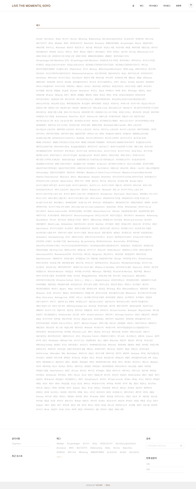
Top (150, 401)
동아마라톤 (67, 319)
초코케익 (140, 82)
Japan (40, 405)
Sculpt (118, 258)
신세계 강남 (51, 267)
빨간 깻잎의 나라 (44, 306)
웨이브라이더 (67, 215)
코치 (69, 388)
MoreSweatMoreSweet (111, 69)
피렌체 (53, 52)
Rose (123, 388)
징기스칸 (136, 370)
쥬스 (87, 392)
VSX (154, 129)
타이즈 (91, 370)
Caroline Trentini (91, 336)
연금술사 (60, 379)
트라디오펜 (105, 228)
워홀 (128, 47)
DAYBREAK (108, 366)
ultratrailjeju (42, 172)
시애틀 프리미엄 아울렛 (95, 297)
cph (124, 73)
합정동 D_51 (87, 108)
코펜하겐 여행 (121, 78)
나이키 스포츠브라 (128, 129)
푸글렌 (146, 112)
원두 (145, 375)
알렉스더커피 (71, 250)
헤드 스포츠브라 (135, 125)
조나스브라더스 (66, 323)
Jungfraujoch (92, 379)
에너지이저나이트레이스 (95, 237)
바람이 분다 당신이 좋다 (83, 267)
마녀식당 (137, 185)
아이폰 (94, 401)
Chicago (133, 90)
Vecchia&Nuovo (131, 289)
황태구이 (153, 323)
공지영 (145, 370)
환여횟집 (107, 271)
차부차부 (128, 185)
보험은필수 (126, 246)
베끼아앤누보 (141, 69)
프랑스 (117, 52)
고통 (53, 401)
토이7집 (80, 263)
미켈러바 (127, 134)
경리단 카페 (42, 108)
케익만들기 (74, 345)
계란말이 (97, 366)
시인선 (110, 237)
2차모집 (93, 306)
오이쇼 (96, 129)
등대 (136, 383)
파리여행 (136, 47)
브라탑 (68, 82)
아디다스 (50, 47)
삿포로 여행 (55, 263)
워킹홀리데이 (42, 52)
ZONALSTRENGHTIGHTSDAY (100, 65)
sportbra (89, 43)
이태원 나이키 (127, 228)
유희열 (148, 366)
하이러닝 (97, 202)
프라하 (104, 409)
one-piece (48, 297)
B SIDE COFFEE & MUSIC (48, 159)
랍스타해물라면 (153, 168)
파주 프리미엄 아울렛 (45, 276)
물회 (128, 358)
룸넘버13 (146, 314)
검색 (181, 445)
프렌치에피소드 (118, 280)
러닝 (51, 43)
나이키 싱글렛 (65, 185)
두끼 (97, 310)
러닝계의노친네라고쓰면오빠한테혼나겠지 (129, 99)
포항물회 (122, 323)
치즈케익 (148, 86)
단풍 (47, 392)
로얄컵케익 (130, 254)
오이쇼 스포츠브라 (84, 129)
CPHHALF (125, 60)
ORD (72, 297)
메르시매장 (114, 155)
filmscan (148, 78)
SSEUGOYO (76, 43)
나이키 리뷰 (82, 151)
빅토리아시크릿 (99, 383)
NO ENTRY (123, 306)
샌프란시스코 (122, 405)
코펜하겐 (140, 39)
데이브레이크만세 (62, 147)
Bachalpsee (84, 177)
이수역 (93, 82)
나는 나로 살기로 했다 (64, 121)
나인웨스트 (132, 336)
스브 (86, 69)
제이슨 (87, 383)
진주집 (70, 310)
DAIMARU (41, 125)
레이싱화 (98, 47)
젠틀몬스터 (41, 271)
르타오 (153, 289)
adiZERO (120, 319)
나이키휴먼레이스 (105, 82)
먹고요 (145, 65)
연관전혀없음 (42, 250)
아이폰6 (117, 276)
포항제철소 (99, 319)
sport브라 (75, 189)
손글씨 (40, 39)
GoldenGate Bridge (131, 263)
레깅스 (63, 396)
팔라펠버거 (41, 224)
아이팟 (49, 396)
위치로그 (166, 6)
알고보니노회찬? (96, 302)
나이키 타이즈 (124, 151)
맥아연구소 (137, 60)
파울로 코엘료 (42, 370)
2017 (77, 323)
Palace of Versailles (105, 267)
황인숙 (135, 349)
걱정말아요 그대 (83, 258)
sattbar (100, 224)
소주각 (141, 168)
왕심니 (133, 168)
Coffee (152, 383)
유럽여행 (40, 95)
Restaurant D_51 (146, 52)
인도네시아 (112, 401)
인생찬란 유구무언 (83, 121)
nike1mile (112, 207)
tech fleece (132, 194)
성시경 (111, 405)
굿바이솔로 (144, 349)
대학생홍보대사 (78, 293)
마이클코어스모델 (117, 293)
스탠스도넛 (102, 164)
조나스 (80, 297)
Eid (119, 289)
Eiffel (146, 284)
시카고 (40, 409)
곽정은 (147, 267)
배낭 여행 (119, 409)
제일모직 (120, 358)
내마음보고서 (151, 177)
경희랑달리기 (109, 202)
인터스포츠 (105, 284)
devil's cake (54, 224)
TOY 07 (92, 250)
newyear (133, 310)
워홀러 (57, 345)
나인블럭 (86, 103)
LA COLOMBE (134, 164)
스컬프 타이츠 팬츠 (44, 202)
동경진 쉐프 (66, 108)
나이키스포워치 (57, 228)
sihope (116, 211)
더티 (121, 362)
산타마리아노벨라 (124, 267)
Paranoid (49, 379)
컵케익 (120, 349)
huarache (115, 263)
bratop (94, 69)
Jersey (40, 396)
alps (71, 289)
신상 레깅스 (137, 151)
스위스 (61, 52)
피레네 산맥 (92, 289)
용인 (54, 405)
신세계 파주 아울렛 (143, 228)
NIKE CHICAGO (44, 142)
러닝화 (99, 358)
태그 (141, 6)
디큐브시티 (99, 327)
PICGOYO (93, 147)
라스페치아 (41, 211)
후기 (67, 95)
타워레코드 (90, 409)
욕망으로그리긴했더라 (87, 168)
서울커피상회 (115, 116)
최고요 (88, 254)
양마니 (131, 323)
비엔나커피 (111, 327)
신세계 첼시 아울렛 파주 (46, 233)
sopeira (96, 177)
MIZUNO (41, 82)
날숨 (39, 319)
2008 (154, 405)
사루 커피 (136, 103)
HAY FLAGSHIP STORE (122, 147)
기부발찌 (88, 211)
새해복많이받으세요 (98, 345)
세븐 (109, 392)
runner (74, 90)
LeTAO (149, 220)
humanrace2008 (63, 254)
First (91, 405)
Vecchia (114, 340)
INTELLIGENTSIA (45, 147)
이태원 (62, 388)
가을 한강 (149, 340)
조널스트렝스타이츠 (76, 65)
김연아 (54, 409)
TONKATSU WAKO (109, 121)
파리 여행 (104, 323)
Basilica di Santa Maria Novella (137, 172)
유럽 (137, 401)
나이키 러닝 (147, 263)
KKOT (86, 220)
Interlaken (72, 353)
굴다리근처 (110, 302)
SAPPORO (101, 349)
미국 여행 (100, 353)
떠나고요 (149, 39)
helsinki (89, 327)
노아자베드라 (104, 168)
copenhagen (127, 43)
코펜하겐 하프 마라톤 (109, 60)
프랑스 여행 (109, 47)
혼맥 (157, 336)
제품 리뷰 (90, 293)
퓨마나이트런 (78, 237)
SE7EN (73, 392)
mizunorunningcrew (84, 215)
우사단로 (62, 220)
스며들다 (137, 284)
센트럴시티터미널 (56, 332)
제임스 (98, 388)
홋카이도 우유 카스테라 (58, 125)
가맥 (39, 340)
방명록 (178, 6)
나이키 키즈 (51, 310)
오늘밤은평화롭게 (79, 147)
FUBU (128, 362)
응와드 (120, 297)
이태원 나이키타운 (83, 271)
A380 (75, 362)
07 (60, 405)
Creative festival (65, 280)
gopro (63, 289)
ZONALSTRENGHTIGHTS (128, 65)
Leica (138, 43)
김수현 (154, 396)
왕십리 (131, 340)
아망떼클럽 (41, 284)
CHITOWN (149, 164)
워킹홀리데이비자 (81, 82)
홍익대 (149, 379)
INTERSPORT (65, 267)
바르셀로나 (101, 52)
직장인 (129, 401)
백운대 (67, 358)
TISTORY (98, 485)
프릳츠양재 (140, 95)
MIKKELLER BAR (141, 134)
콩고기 (147, 332)
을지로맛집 (41, 336)
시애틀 (132, 405)
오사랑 (76, 314)
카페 (74, 409)
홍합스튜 (82, 250)
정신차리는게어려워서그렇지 (48, 246)
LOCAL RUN (140, 138)
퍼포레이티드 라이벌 (112, 198)
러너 (124, 90)
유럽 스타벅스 (125, 112)
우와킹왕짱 (111, 297)
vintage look (61, 297)
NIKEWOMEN (113, 43)
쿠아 (117, 82)
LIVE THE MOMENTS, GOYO (31, 5)
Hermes (112, 345)
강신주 (113, 323)
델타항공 (52, 284)
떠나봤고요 (41, 112)
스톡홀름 (40, 90)
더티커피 (149, 147)
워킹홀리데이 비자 (143, 319)
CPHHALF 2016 (122, 56)
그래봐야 (140, 297)
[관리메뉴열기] (191, 5)
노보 (84, 375)
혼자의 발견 (140, 116)
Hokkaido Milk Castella (115, 125)
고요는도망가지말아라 (143, 237)
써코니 (55, 289)
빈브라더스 (109, 254)
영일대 (149, 297)
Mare (66, 293)
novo (77, 375)
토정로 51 (128, 108)
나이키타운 (48, 319)
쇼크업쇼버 (77, 78)
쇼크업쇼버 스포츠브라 (46, 129)
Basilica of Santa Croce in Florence (104, 172)
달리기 (91, 52)
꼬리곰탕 (62, 349)
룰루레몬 (144, 289)
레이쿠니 (110, 314)
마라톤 (79, 396)
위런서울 (100, 78)
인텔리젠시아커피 (144, 142)
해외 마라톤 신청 (44, 56)
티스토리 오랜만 (91, 284)
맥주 (76, 52)
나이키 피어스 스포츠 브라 (132, 189)
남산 (149, 90)
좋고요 (90, 349)
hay (39, 297)
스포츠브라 (129, 39)
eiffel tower (42, 353)
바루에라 (155, 112)
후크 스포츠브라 (62, 189)
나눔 (91, 388)
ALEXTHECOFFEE (68, 168)
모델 (104, 405)
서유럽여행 (61, 276)
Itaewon (41, 293)
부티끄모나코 (134, 73)
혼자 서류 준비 (59, 306)
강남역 (121, 401)
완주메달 (138, 271)
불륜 (152, 392)
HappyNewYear (90, 276)
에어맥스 (71, 86)
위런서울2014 (146, 250)
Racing (59, 95)
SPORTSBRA (53, 134)
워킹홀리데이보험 (139, 358)
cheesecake (65, 314)
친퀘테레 (150, 82)
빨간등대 (40, 327)
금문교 (40, 379)
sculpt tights (137, 181)
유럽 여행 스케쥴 (55, 112)
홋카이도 (79, 366)
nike (59, 39)
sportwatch (42, 228)
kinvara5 (107, 189)
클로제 (131, 345)
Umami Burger (146, 258)
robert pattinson (96, 314)
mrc (84, 388)
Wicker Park (66, 340)
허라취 (95, 228)
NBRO (109, 56)
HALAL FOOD (75, 220)
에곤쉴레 (84, 362)
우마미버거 (59, 151)
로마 (139, 405)
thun (74, 177)
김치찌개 (101, 392)
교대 (39, 366)
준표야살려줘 (136, 306)
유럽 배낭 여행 (105, 276)
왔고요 (95, 181)
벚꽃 (143, 401)
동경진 (76, 108)
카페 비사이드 (139, 155)
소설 (74, 383)
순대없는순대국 (86, 155)
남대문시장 (109, 358)
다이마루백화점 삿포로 (145, 121)
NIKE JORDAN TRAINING (93, 142)
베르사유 (83, 353)
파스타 (115, 388)
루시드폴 (58, 358)
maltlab (81, 138)
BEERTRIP (81, 134)
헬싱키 (80, 86)
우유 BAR (86, 125)
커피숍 (110, 383)
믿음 (47, 401)
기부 (125, 383)
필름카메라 (148, 43)
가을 (116, 95)
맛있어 (116, 375)
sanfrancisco (57, 370)
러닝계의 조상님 (58, 103)
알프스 (48, 388)
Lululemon (42, 237)
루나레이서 (129, 215)
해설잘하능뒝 (64, 284)
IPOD (139, 392)
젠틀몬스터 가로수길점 (113, 220)
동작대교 (79, 327)
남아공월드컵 (154, 353)
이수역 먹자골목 (70, 155)
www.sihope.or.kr (103, 211)
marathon (84, 90)
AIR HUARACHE (83, 228)
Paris (83, 52)
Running (83, 39)
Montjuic (97, 271)
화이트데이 (129, 392)
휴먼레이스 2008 (130, 250)
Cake (128, 379)
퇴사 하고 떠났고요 (72, 112)
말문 (128, 349)
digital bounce (103, 280)
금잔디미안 (148, 306)
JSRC (155, 202)
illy (64, 353)
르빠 (88, 181)
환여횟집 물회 (68, 263)
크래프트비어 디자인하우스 (64, 138)
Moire (132, 78)
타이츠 (83, 370)
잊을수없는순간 (114, 250)
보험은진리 (137, 246)
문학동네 (106, 86)
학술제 (157, 379)
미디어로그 (153, 6)
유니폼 (147, 405)
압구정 (49, 90)
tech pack (120, 194)
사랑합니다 (118, 392)
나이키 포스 (80, 340)
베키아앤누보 (141, 323)
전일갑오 (69, 271)
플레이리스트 (69, 336)
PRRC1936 (42, 207)
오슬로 (65, 90)
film (58, 383)
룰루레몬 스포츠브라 (66, 129)
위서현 (156, 310)
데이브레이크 (121, 366)
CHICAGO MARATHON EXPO (121, 142)
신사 (55, 366)
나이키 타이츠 (110, 151)
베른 (138, 345)
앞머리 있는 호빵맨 (66, 302)
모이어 (60, 82)
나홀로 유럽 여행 (44, 138)
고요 (65, 345)
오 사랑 (60, 327)
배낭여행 (40, 47)
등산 (129, 396)
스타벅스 (55, 392)
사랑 (62, 409)
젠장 (92, 362)
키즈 (93, 392)
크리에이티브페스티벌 (46, 280)
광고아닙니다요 (57, 250)
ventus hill (93, 116)
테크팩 (136, 233)
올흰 (139, 78)
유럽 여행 (155, 345)
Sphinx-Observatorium (47, 177)
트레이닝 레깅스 (96, 151)
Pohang (111, 289)
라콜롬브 (91, 164)
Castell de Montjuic (123, 271)
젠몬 (118, 224)
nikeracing (152, 215)
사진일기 (40, 358)
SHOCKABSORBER (46, 69)
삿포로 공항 (75, 125)
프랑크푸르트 (118, 86)
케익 (70, 375)
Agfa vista (87, 319)
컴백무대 (148, 388)
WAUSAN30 (137, 202)
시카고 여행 (80, 289)
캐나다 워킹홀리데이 (45, 86)
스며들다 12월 (60, 241)
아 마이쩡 (148, 151)
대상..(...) (90, 280)
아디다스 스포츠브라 (110, 129)
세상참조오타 (77, 284)
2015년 (79, 310)
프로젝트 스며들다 (44, 241)
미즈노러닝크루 (102, 215)
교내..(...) (79, 280)
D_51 (83, 116)
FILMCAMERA (43, 289)
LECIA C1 (105, 147)
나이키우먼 (60, 86)
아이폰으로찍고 (43, 99)
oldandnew (67, 224)
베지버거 (110, 319)
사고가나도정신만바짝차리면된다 (76, 246)
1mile (121, 207)
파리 (66, 43)
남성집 (102, 289)
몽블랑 (57, 90)
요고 (92, 358)
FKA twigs (129, 69)
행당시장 (115, 168)
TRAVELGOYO (123, 159)
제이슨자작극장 (43, 103)
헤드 (68, 362)
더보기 (59, 457)
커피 (109, 52)
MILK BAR (97, 125)
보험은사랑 (149, 246)
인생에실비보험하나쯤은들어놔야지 (105, 246)
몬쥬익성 (71, 172)
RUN (74, 95)
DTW (112, 306)
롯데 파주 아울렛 (65, 233)
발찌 (106, 340)
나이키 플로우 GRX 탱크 (47, 185)
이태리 (118, 383)
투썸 (144, 353)
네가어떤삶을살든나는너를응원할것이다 (133, 327)
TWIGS (40, 65)
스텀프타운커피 (139, 159)
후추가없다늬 (56, 155)
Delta (97, 332)
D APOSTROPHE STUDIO (147, 108)
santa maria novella (58, 211)
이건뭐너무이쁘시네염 (147, 293)
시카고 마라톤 (149, 60)
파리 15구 (80, 181)
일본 (111, 409)
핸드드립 (146, 47)
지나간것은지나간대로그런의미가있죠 (128, 177)
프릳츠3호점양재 (127, 95)
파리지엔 (110, 353)
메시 (47, 405)
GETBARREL (144, 129)
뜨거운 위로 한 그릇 (45, 121)
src (100, 340)
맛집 (146, 392)
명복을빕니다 (49, 362)
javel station (67, 181)
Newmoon (131, 293)
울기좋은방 (107, 233)
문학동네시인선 (102, 263)
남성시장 (137, 224)
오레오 (103, 379)
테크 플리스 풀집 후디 (58, 198)
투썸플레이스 (71, 379)
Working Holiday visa (77, 306)
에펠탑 (81, 95)
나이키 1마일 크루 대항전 (60, 207)
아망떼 (55, 323)
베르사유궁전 (136, 332)
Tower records (116, 379)
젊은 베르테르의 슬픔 (76, 349)
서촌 (49, 293)
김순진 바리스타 (149, 103)
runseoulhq (120, 241)
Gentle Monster (56, 271)
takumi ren (95, 189)
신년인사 (84, 345)
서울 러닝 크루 (85, 202)
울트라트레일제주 (58, 172)
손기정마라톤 (101, 73)
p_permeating (88, 241)
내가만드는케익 (124, 302)
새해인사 (110, 90)
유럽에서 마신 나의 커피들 (107, 112)
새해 (118, 90)
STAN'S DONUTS (118, 164)
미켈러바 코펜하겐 (114, 134)
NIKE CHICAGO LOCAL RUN (66, 142)
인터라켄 (97, 86)
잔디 (157, 375)
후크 (156, 401)
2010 (119, 353)
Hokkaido (54, 340)
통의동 (141, 336)
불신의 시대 (128, 116)
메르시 (128, 284)
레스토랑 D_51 (116, 108)
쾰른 (151, 375)
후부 (83, 314)
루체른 (145, 345)
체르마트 (52, 349)
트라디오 (116, 228)
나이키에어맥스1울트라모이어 (58, 73)
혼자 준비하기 (42, 302)
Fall (115, 362)
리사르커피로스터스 (85, 99)
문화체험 (122, 345)
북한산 (40, 392)
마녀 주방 (148, 185)
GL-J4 (117, 189)
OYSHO (41, 134)
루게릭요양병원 (76, 211)
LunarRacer (42, 220)
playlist (155, 362)
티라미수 (137, 362)
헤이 (91, 332)
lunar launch (94, 233)
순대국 (139, 388)
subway (135, 353)
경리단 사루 (54, 108)
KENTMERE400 (103, 99)
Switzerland (134, 375)
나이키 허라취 (108, 185)
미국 (84, 405)
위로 (98, 405)
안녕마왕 (119, 254)
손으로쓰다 (49, 39)
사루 (68, 237)
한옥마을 (47, 366)
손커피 (125, 52)
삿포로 (131, 388)
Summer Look (80, 332)
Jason (150, 336)
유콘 (138, 314)
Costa (75, 370)
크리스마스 (120, 396)
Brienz (148, 271)
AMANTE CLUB (149, 280)
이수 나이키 (42, 198)
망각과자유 (141, 254)
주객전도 (62, 375)
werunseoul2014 (45, 254)
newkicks (141, 215)
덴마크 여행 (89, 78)
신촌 (80, 383)
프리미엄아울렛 (43, 323)
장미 (81, 379)
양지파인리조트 (55, 336)
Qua (102, 90)
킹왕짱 (88, 366)
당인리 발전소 (117, 284)
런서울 (89, 47)
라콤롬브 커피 (80, 164)
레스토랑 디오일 (100, 108)
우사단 (53, 220)
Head (78, 401)
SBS (103, 396)
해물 (80, 392)
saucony (138, 267)
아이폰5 (110, 78)
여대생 (66, 405)
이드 (78, 336)
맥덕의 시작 (93, 134)
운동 (56, 396)
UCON (153, 69)
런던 (109, 95)
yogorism (97, 254)
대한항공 (106, 388)
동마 (155, 224)
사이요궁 (106, 332)
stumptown (107, 194)
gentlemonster (44, 258)
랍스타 (146, 362)
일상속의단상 (114, 73)
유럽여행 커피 (88, 112)
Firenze (111, 349)
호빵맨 (49, 358)
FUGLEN (137, 112)
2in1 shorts (96, 198)
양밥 (70, 276)
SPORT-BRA (68, 134)
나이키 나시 (95, 185)
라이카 (155, 47)
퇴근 (68, 370)
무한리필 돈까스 (130, 258)
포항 (96, 95)
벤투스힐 (103, 116)
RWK (148, 202)
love (47, 409)
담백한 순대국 (42, 155)
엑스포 (40, 388)
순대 (135, 396)
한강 (81, 409)
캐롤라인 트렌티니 (109, 336)
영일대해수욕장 (106, 258)
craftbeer (41, 78)
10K (55, 388)
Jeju (156, 358)
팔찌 (141, 366)
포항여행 (51, 82)
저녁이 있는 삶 (145, 207)
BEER (89, 95)
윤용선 (117, 233)
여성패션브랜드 (133, 280)
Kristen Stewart (90, 323)
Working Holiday (44, 345)
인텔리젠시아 (94, 194)
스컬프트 (40, 267)
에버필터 (81, 172)
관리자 (108, 485)
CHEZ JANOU (101, 155)
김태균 (64, 392)
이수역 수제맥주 (112, 138)
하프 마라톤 (131, 86)
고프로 (77, 276)
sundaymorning (57, 237)
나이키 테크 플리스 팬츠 (79, 198)
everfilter (106, 177)
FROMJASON (74, 103)
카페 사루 (125, 103)
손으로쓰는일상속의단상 (112, 39)
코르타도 (115, 103)
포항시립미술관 (69, 159)
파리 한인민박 (42, 263)
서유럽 (131, 82)
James (77, 388)
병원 (39, 383)
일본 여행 (69, 327)
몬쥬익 (85, 189)
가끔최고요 (127, 233)
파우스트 (117, 370)
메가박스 (126, 370)
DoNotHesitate (105, 241)
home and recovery (134, 220)
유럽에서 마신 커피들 (45, 116)
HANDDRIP (72, 202)
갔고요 (103, 181)
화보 (73, 405)
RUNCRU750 (123, 202)
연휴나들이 (69, 258)
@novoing (96, 220)
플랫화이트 (58, 258)
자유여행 (120, 47)
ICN (39, 362)
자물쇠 (85, 358)
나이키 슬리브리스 (81, 185)
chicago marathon (124, 314)
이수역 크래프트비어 (95, 138)
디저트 (107, 375)
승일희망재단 (147, 233)
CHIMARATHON (44, 151)
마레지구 (104, 310)
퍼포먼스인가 (82, 302)
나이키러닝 (78, 254)
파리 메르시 (126, 155)
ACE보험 (116, 332)
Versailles (55, 353)
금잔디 (40, 314)
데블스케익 (127, 224)
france (50, 95)
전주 (52, 383)
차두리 (60, 401)
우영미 (125, 332)
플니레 (119, 185)
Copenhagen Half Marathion (85, 60)
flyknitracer (76, 69)
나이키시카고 (127, 138)
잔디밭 (139, 340)
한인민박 (50, 327)
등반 (109, 370)
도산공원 (133, 366)
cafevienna (62, 116)
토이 (91, 375)
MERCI (40, 310)
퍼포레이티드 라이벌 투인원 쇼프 (136, 198)
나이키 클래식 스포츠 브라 (75, 194)
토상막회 (125, 168)
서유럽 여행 (123, 181)
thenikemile (131, 207)
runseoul (100, 43)
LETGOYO (42, 43)
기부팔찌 (109, 224)
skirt (92, 353)
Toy (141, 379)
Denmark (61, 47)
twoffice (74, 116)
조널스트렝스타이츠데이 (56, 65)
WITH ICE (41, 215)
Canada (94, 396)
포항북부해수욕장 (104, 362)
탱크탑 (146, 396)
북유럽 (153, 370)
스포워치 (69, 228)
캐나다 (69, 52)
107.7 (53, 302)
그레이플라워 (54, 215)
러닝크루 (102, 250)
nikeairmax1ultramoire (83, 73)
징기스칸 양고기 (127, 121)
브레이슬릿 (103, 306)
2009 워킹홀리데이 (140, 302)
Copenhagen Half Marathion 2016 (53, 60)
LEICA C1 (80, 47)
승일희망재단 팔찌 (147, 211)
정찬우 (123, 340)
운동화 (71, 396)
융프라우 (60, 362)
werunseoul (128, 276)
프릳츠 (106, 103)
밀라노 (142, 90)
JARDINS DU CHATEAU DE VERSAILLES (96, 159)
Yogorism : (17, 443)
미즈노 (94, 90)
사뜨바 (91, 224)
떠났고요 (112, 181)
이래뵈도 (40, 375)
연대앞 (57, 319)
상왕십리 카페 (57, 99)
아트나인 (89, 263)
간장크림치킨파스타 (45, 189)
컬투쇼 (143, 383)
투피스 (70, 366)
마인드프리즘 (102, 293)
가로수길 (76, 358)
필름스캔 (99, 375)
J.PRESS (130, 297)
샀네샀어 (40, 73)
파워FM (130, 319)
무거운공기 (70, 151)
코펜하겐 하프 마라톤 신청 (64, 56)
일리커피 (61, 310)
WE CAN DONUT (64, 164)
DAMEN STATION (45, 164)
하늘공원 (66, 383)
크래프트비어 (147, 73)
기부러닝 (147, 224)
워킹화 (155, 314)
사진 (68, 409)
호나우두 (69, 401)
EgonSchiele (145, 310)
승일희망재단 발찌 (130, 211)
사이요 (77, 319)
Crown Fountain (118, 310)
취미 (86, 396)
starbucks (51, 375)
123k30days (133, 241)
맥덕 (102, 134)
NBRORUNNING (96, 56)
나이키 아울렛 (80, 233)
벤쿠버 (126, 353)
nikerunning (95, 39)
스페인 (102, 401)
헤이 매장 (139, 147)
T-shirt (122, 336)
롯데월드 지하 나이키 (149, 194)
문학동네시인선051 (123, 237)
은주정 (155, 267)
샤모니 (88, 86)
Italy (135, 379)
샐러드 (86, 401)
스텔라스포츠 (63, 69)
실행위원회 (91, 340)
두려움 (40, 401)
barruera (65, 177)
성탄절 (110, 396)
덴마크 (70, 47)
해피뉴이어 (41, 349)
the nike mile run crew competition (89, 207)
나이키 (66, 39)
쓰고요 (74, 39)
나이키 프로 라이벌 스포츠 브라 (49, 194)
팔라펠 (95, 258)
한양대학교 (41, 332)
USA (103, 95)
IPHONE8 (97, 103)
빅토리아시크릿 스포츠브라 (48, 181)
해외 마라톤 (81, 56)
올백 (140, 86)
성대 (45, 383)
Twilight (100, 370)
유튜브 (124, 375)
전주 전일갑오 (116, 215)
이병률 (68, 332)
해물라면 (88, 310)
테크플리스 (59, 202)
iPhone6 (53, 78)
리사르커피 (70, 99)
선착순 (62, 366)
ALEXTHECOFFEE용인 (47, 168)
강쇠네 (95, 121)
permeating (74, 241)
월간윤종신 (141, 276)
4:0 (45, 340)
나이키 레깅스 (65, 78)
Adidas (59, 43)
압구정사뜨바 (80, 224)
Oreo (124, 82)
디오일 (133, 52)
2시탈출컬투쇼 (51, 314)
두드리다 (57, 293)
